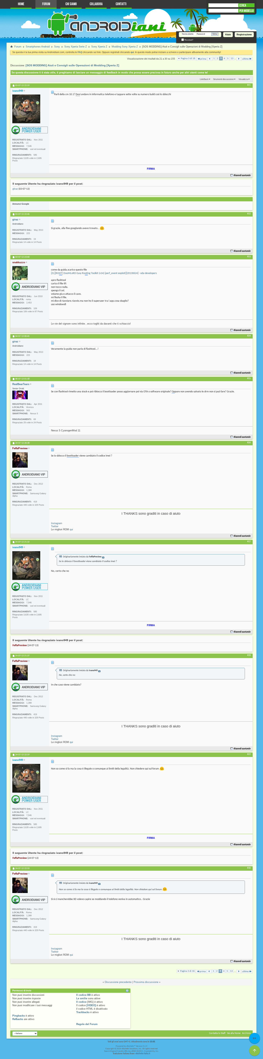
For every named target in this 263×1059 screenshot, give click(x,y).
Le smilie (81, 998)
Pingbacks (18, 1015)
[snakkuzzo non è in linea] (20, 273)
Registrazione (244, 34)
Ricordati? (188, 40)
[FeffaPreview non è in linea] (20, 460)
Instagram (56, 523)
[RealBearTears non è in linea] (20, 395)
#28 (249, 655)
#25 (249, 378)
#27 (249, 541)
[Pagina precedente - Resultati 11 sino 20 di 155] (209, 59)
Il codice (81, 1001)
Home (21, 4)
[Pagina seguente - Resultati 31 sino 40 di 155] (238, 59)
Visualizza (243, 79)
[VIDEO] (91, 1005)
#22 (249, 214)
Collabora (96, 4)
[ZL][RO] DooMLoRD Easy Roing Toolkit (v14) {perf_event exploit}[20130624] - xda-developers (104, 273)
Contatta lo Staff (217, 1033)
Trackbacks (83, 1012)
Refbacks (17, 1019)
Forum (46, 4)
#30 (249, 868)
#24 (249, 336)
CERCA (242, 5)
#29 (249, 754)
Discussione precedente (118, 982)
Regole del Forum (87, 1024)
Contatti (121, 4)
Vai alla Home (233, 1033)
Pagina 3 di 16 (188, 58)
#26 (249, 443)
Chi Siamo (71, 4)
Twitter (54, 526)
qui (71, 529)
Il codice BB (83, 994)
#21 (249, 85)
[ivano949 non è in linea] (26, 109)
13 (232, 58)
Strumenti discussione (223, 79)
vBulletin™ (131, 1046)
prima (203, 59)
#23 (249, 257)
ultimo (245, 59)
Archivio (246, 1033)
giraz (15, 189)
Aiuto (228, 34)
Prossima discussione (146, 982)
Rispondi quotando (242, 175)
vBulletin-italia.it (142, 1054)
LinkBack (204, 79)
